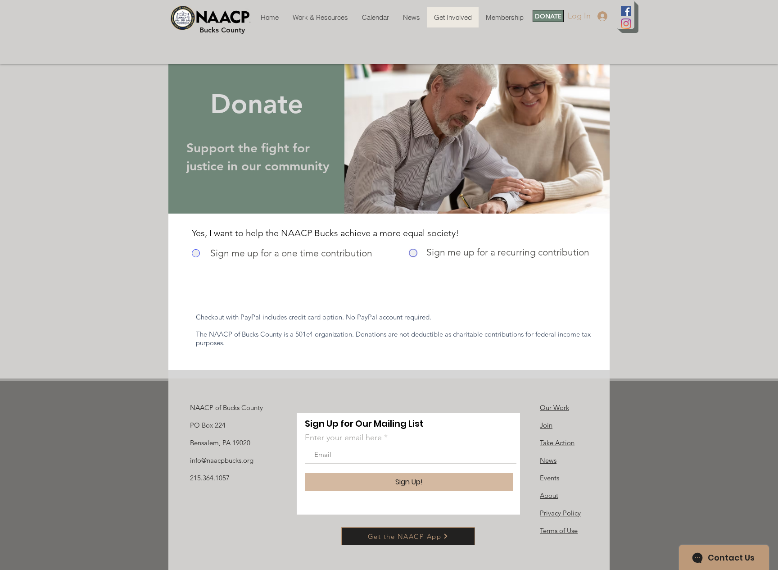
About (549, 495)
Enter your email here (343, 437)
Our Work (554, 407)
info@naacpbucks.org (221, 460)
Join (546, 425)
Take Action (557, 442)
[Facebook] (626, 11)
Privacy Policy (560, 513)
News (548, 460)
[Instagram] (626, 23)
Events (549, 478)
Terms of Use (559, 530)
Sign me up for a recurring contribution (507, 252)
